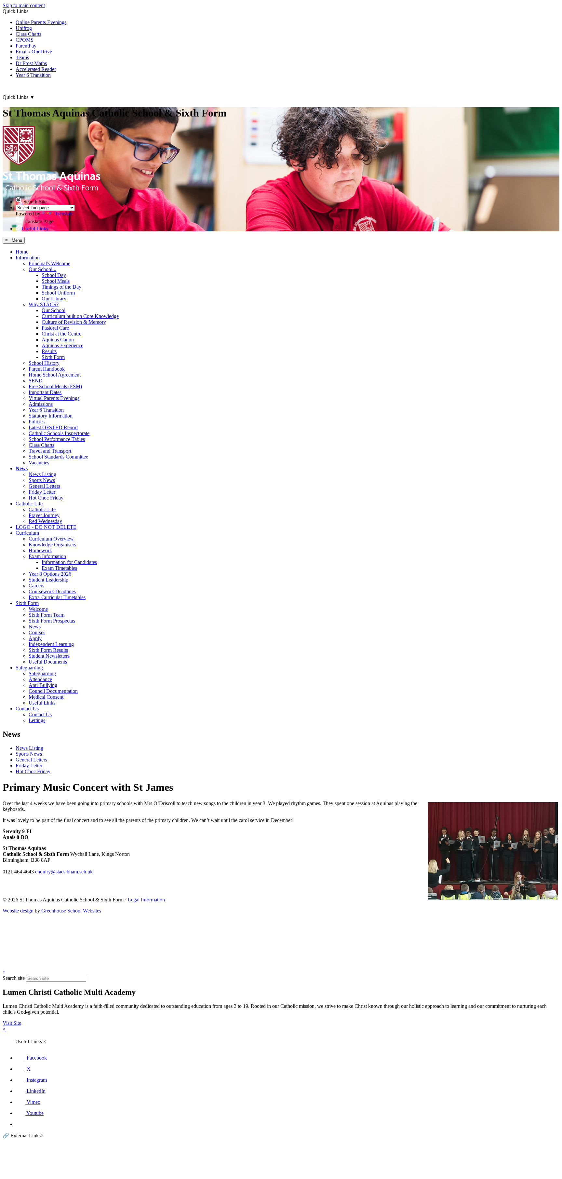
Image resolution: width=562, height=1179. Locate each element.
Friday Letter (42, 492)
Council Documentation (53, 691)
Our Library (54, 298)
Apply (35, 638)
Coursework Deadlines (52, 591)
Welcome (38, 609)
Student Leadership (48, 580)
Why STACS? (44, 304)
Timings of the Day (61, 287)
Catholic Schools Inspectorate (59, 433)
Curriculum (27, 533)
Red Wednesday (45, 521)
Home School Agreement (55, 374)
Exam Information (47, 556)
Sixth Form (53, 357)
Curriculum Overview (51, 539)
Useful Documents (48, 662)
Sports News (42, 480)
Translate (64, 213)
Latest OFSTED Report (53, 427)
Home (22, 251)
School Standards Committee (58, 456)
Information (28, 257)
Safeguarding (29, 667)
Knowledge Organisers (52, 544)
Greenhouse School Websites (71, 910)
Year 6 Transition (33, 75)
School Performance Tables (57, 439)
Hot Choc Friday (46, 497)
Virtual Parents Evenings (54, 398)
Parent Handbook (47, 369)
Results (49, 351)
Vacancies (39, 462)
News (22, 468)
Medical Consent (46, 697)
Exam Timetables (59, 568)
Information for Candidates (69, 562)
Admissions (41, 404)
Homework (40, 550)
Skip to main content (24, 5)
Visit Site (12, 1023)
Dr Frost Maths (31, 63)
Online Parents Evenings (41, 22)
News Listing (42, 474)
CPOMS (24, 40)
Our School (53, 310)
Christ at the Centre (61, 333)
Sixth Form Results (48, 650)
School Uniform (58, 292)
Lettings (37, 720)
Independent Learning (51, 644)
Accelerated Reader (36, 69)
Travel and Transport (50, 451)
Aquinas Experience (62, 345)
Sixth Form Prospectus (52, 621)
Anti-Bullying (43, 685)
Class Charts (28, 34)
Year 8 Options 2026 (50, 574)
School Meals (56, 281)
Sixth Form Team (46, 615)
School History (44, 363)
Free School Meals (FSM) (55, 386)
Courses (37, 632)
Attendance (40, 679)
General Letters (44, 486)
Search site (14, 978)
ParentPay (26, 45)
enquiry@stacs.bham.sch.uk (64, 871)
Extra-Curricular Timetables (57, 597)
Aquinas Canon (58, 339)
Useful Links (42, 703)
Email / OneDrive (34, 51)
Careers (36, 585)
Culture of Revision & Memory (74, 322)
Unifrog (24, 28)
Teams (22, 57)
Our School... (42, 269)
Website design (18, 910)
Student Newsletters (49, 656)
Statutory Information (51, 415)
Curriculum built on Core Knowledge (80, 316)
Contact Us (27, 708)
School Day (54, 275)
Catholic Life (29, 503)
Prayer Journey (44, 515)
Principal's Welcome (49, 263)
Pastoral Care (55, 328)
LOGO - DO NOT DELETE (46, 527)
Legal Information (146, 899)
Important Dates (45, 392)
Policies (37, 421)
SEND (36, 380)
